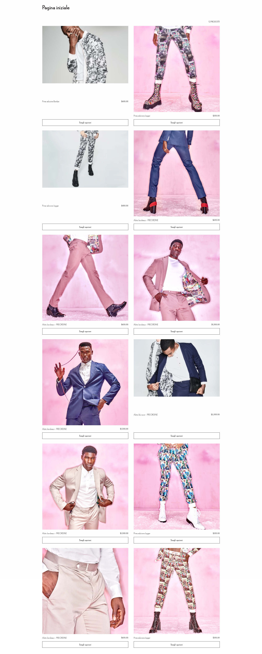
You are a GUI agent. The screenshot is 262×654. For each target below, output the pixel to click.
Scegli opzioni (85, 122)
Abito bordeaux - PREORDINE (146, 220)
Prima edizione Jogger (142, 115)
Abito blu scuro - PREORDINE (146, 414)
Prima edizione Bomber (50, 101)
